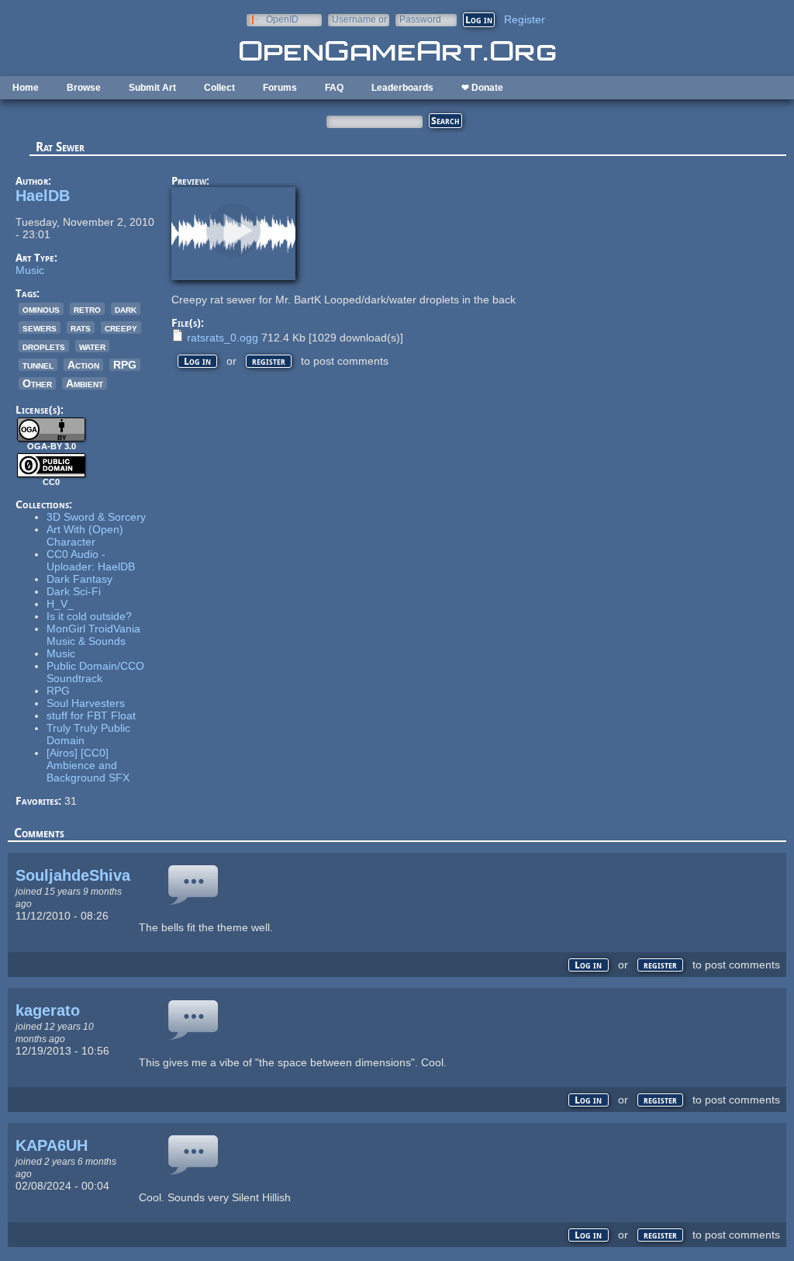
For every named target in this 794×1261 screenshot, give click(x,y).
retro (87, 309)
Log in (197, 361)
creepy (121, 327)
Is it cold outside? (89, 616)
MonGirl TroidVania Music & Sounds (93, 634)
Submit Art (152, 87)
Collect (219, 87)
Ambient (84, 383)
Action (83, 365)
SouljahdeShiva (73, 875)
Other (37, 383)
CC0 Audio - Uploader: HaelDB (91, 560)
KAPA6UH (52, 1145)
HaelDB (43, 195)
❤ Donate (482, 87)
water (92, 346)
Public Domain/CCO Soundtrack (95, 672)
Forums (280, 87)
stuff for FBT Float (91, 715)
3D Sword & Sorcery (96, 517)
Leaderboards (402, 87)
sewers (39, 327)
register (268, 361)
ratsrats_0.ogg (222, 337)
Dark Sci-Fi (74, 591)
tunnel (38, 365)
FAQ (334, 87)
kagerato (48, 1010)
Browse (84, 87)
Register (524, 19)
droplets (43, 346)
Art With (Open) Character (85, 535)
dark (125, 309)
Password (420, 19)
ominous (41, 309)
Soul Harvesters (86, 703)
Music (30, 270)
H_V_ (60, 604)
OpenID (282, 19)
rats (81, 327)
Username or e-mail (359, 19)
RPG (124, 365)
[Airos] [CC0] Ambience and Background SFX (88, 765)
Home (25, 87)
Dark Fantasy (79, 579)
